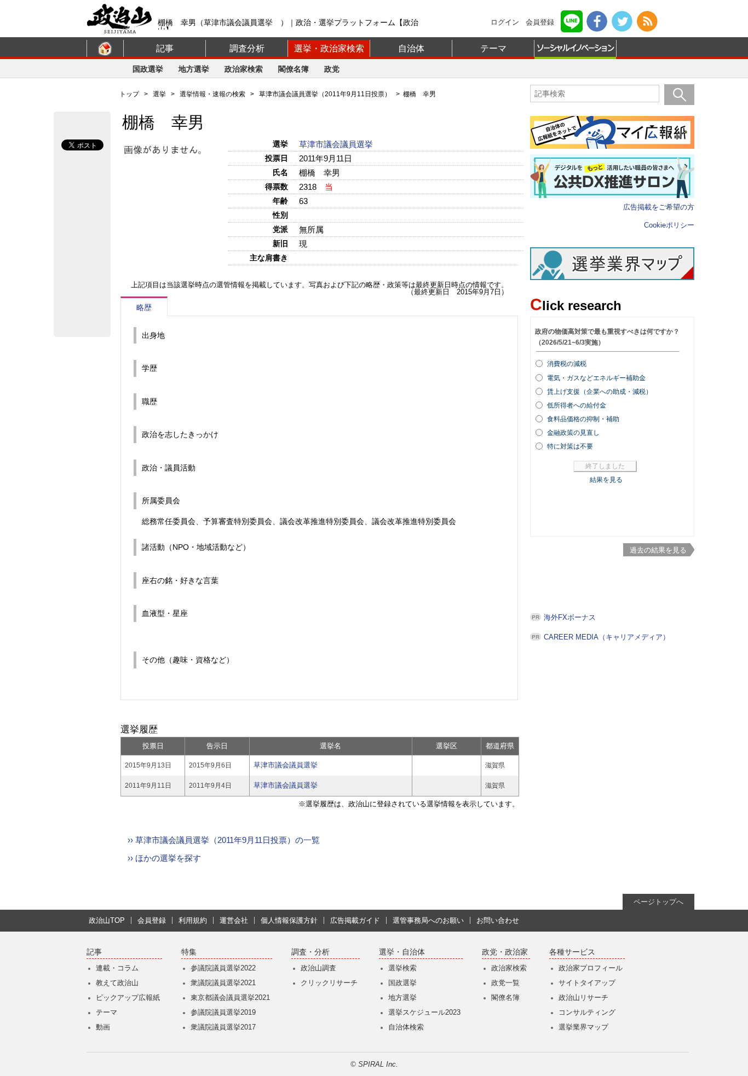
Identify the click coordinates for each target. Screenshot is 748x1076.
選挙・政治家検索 (329, 48)
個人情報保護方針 (289, 920)
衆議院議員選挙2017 (223, 1027)
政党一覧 (505, 982)
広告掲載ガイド (355, 920)
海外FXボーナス (570, 617)
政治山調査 (318, 968)
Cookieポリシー (669, 225)
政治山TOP (107, 920)
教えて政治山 (117, 982)
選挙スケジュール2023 (424, 1012)
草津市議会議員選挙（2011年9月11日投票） (325, 94)
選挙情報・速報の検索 (212, 94)
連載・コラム (117, 968)
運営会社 (234, 920)
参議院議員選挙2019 (223, 1012)
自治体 (411, 48)
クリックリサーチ (329, 982)
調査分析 (246, 48)
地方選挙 (194, 69)
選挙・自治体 (402, 952)
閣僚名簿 (293, 69)
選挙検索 (402, 968)
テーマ (493, 48)
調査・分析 (310, 952)
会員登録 (540, 22)
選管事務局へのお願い (428, 920)
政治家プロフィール (591, 968)
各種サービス (572, 952)
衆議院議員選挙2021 (223, 982)
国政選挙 (148, 69)
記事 (165, 48)
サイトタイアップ (587, 982)
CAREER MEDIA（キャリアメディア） (607, 637)
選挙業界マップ (583, 1027)
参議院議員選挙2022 (223, 968)
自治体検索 (406, 1027)
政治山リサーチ (583, 997)
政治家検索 (244, 69)
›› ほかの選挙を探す (164, 858)
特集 (189, 952)
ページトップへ (658, 902)
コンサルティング (587, 1012)
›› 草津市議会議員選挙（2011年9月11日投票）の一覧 (224, 840)
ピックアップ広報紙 (128, 997)
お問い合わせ (497, 920)
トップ (129, 94)
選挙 (159, 94)
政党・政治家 (505, 952)
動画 (103, 1027)
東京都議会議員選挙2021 (230, 997)
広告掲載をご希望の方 (658, 207)
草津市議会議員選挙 (337, 144)
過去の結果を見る (658, 550)
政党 (332, 69)
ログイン (505, 22)
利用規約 (193, 920)
